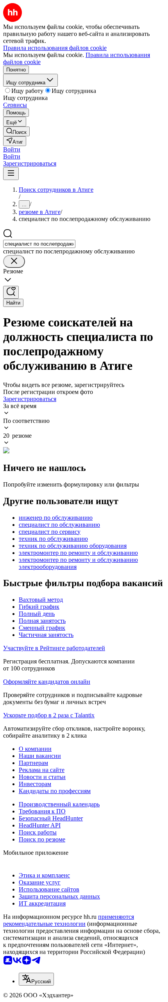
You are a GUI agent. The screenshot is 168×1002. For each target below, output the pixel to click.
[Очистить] (14, 261)
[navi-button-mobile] (11, 173)
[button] (11, 149)
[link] (16, 131)
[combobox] (39, 244)
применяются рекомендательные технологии (68, 920)
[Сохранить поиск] (11, 292)
